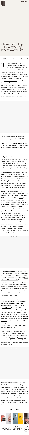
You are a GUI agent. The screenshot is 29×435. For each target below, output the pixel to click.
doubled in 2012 (11, 398)
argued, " (4, 228)
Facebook (12, 337)
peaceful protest (6, 307)
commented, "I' (20, 284)
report (21, 197)
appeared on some (18, 143)
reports (15, 65)
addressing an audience (10, 80)
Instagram (20, 337)
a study (10, 215)
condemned (9, 159)
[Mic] (3, 3)
